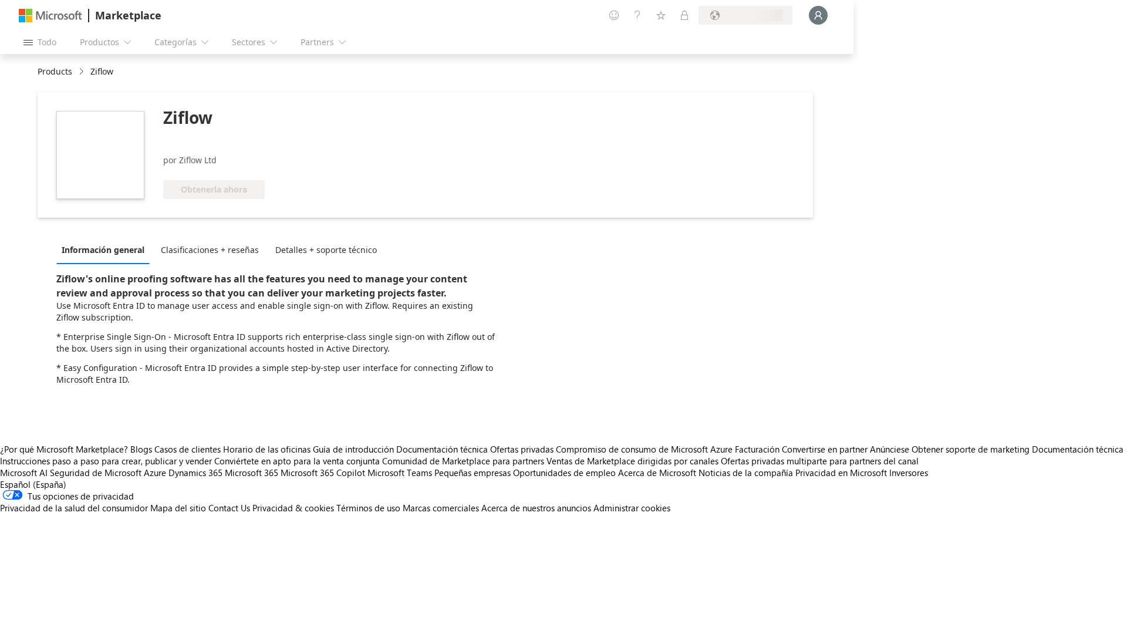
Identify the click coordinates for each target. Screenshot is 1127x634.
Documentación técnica (442, 449)
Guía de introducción (353, 449)
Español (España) (33, 484)
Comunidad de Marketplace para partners (463, 461)
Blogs (141, 449)
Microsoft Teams (399, 472)
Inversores (908, 472)
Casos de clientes (187, 449)
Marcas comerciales (441, 508)
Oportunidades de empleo (564, 472)
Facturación (757, 449)
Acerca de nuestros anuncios (536, 508)
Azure (155, 472)
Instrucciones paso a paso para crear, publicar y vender (106, 461)
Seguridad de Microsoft (95, 472)
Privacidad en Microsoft (841, 472)
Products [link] (55, 71)
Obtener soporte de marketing (971, 449)
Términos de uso (368, 508)
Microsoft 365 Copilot (323, 472)
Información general (103, 249)
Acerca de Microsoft (657, 472)
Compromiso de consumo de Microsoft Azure (645, 449)
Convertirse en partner (825, 449)
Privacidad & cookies (293, 508)
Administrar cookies (631, 508)
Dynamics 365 (195, 472)
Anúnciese (889, 449)
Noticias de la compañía (746, 472)
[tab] (106, 249)
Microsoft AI (24, 472)
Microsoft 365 (251, 472)
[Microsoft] (50, 15)
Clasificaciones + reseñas (210, 249)
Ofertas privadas (522, 449)
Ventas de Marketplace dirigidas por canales (632, 461)
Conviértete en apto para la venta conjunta (297, 461)
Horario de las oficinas (267, 449)
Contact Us (229, 508)
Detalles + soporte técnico (326, 249)
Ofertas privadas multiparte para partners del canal (820, 461)
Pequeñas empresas (472, 472)
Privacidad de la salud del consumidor (74, 508)
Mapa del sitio (178, 508)
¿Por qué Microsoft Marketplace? (64, 449)
